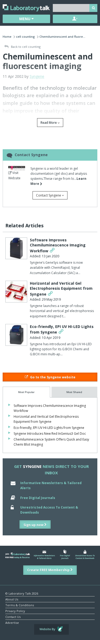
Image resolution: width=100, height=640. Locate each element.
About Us (11, 599)
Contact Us (13, 616)
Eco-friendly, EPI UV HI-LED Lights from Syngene (49, 427)
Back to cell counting (25, 47)
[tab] (26, 392)
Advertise (12, 622)
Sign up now (33, 525)
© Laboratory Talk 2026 (21, 593)
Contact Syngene (49, 195)
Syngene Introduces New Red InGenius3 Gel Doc (50, 433)
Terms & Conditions (19, 605)
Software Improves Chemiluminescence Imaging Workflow (58, 245)
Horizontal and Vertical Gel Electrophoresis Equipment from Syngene (61, 289)
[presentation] (26, 392)
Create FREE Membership (48, 570)
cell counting (25, 37)
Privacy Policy (15, 610)
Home (7, 37)
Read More (49, 122)
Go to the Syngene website (52, 377)
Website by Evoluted (51, 629)
